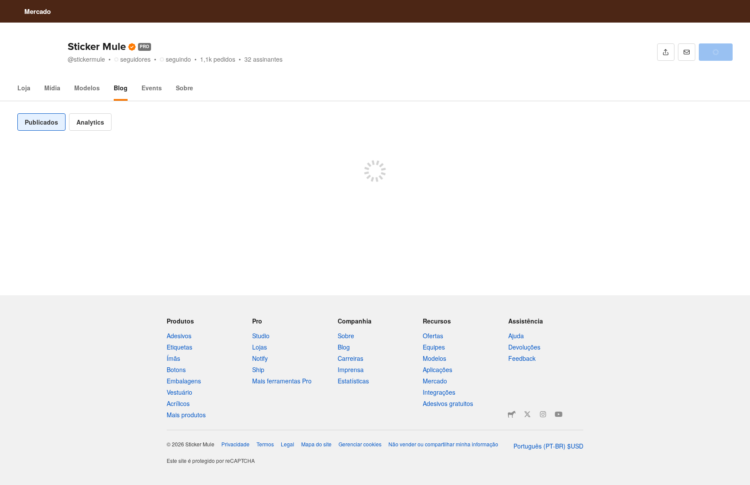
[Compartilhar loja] (665, 52)
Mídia (52, 87)
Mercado (37, 11)
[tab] (41, 122)
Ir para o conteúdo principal (6, 6)
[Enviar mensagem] (686, 52)
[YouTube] (558, 414)
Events (151, 87)
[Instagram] (542, 414)
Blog (121, 87)
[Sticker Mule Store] (511, 414)
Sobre (184, 87)
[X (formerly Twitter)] (527, 414)
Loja (23, 87)
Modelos (87, 87)
